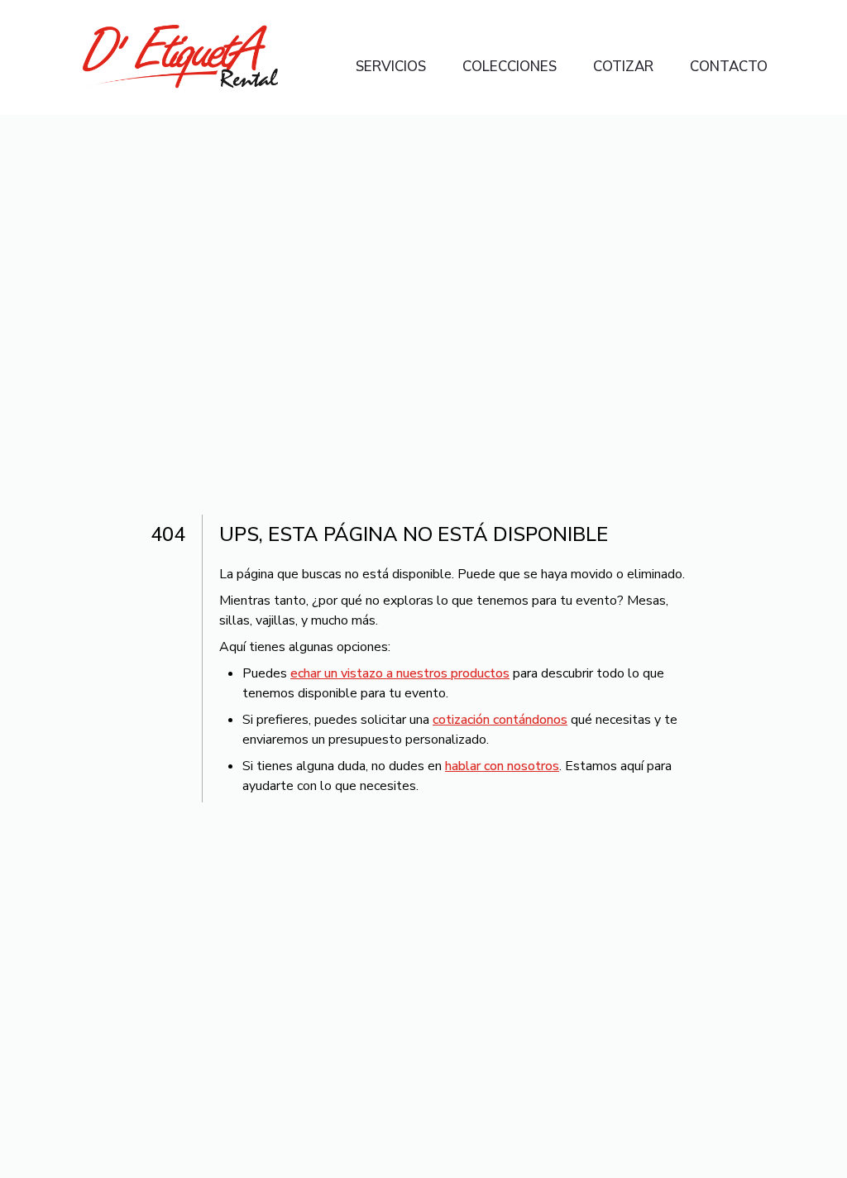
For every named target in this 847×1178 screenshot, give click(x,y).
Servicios (391, 66)
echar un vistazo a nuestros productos (400, 673)
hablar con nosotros (502, 766)
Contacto (729, 66)
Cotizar (623, 66)
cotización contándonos (500, 720)
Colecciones (509, 66)
